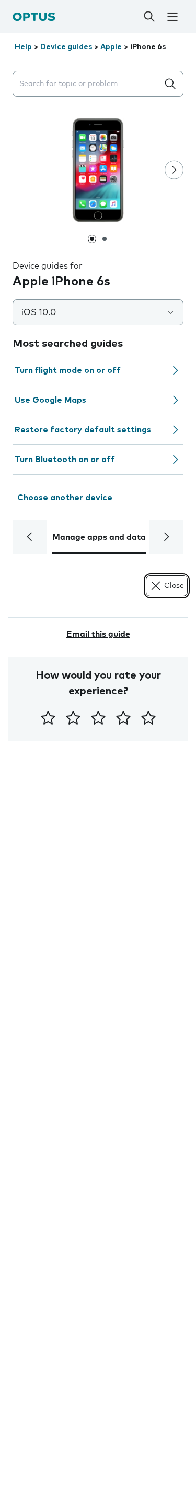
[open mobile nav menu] (172, 16)
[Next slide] (174, 170)
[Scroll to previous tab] (30, 537)
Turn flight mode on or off (68, 370)
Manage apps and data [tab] (99, 537)
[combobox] (87, 84)
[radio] (48, 717)
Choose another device (64, 497)
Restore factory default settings (83, 430)
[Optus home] (34, 16)
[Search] (149, 16)
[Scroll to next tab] (166, 537)
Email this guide (98, 634)
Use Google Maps (50, 400)
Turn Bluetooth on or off (65, 459)
